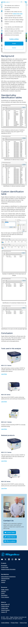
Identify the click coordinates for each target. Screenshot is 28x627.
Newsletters (4, 595)
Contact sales (4, 608)
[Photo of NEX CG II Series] (14, 357)
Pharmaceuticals (5, 578)
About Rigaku (4, 604)
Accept (14, 43)
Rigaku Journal (4, 589)
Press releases (5, 597)
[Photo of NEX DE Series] (14, 386)
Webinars (3, 591)
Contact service (5, 606)
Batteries (3, 580)
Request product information (8, 569)
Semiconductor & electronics (8, 576)
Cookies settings (14, 39)
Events (3, 593)
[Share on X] (2, 31)
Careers (3, 612)
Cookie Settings (5, 622)
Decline (14, 48)
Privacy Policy (14, 622)
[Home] (2, 11)
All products (4, 565)
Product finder (4, 567)
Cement (3, 582)
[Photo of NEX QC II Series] (14, 414)
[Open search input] (21, 2)
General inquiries (5, 610)
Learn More (4, 374)
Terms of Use (23, 622)
